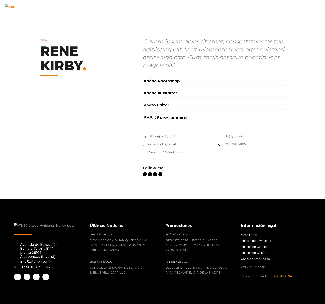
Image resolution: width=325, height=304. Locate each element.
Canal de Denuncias (255, 259)
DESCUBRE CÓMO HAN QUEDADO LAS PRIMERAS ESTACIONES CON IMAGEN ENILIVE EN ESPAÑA (119, 245)
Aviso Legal (249, 235)
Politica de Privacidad (256, 241)
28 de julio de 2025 (176, 234)
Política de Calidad (254, 253)
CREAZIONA (283, 276)
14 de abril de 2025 (176, 261)
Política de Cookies (254, 247)
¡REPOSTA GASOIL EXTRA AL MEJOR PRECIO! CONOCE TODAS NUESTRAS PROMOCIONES (192, 245)
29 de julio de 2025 (101, 234)
